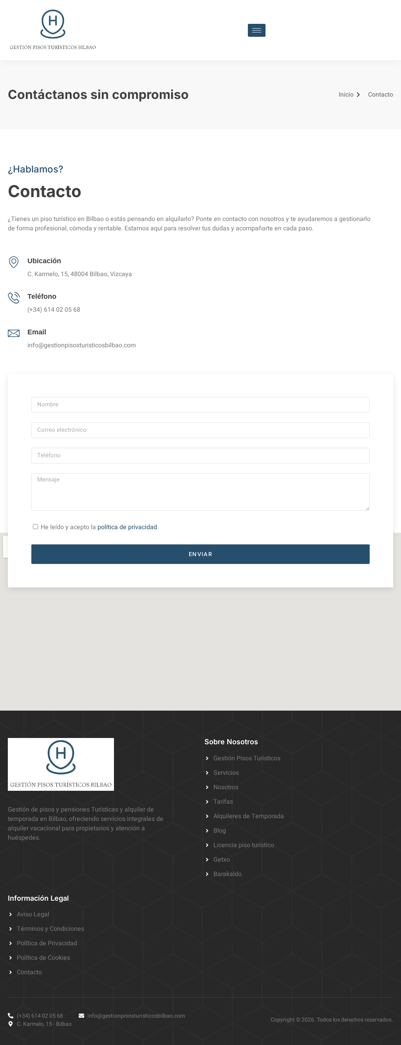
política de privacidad (127, 527)
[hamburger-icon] (257, 30)
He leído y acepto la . (100, 527)
